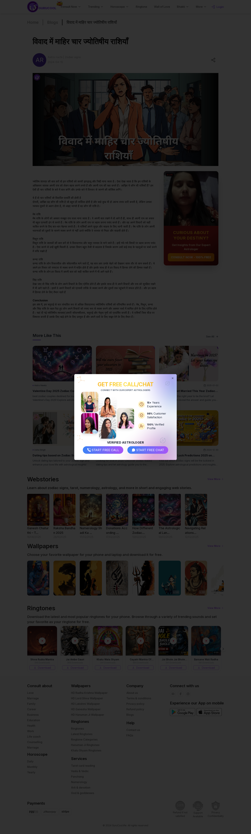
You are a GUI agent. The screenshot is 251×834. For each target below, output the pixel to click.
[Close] (172, 378)
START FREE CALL (105, 450)
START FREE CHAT (150, 450)
